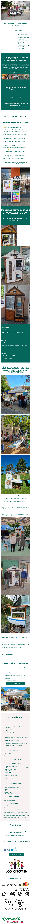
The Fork (6, 807)
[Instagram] (8, 850)
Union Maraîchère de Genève (12, 787)
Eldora (6, 789)
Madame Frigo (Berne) (9, 800)
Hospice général (8, 753)
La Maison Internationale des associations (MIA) (16, 767)
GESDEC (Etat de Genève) (12, 740)
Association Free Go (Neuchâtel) (11, 799)
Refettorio (7, 786)
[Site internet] (16, 848)
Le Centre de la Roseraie (11, 769)
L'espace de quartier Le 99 (11, 766)
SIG (5, 755)
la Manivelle (23, 817)
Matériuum (14, 815)
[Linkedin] (12, 850)
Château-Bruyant (9, 770)
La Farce (7, 790)
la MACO (7, 814)
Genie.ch (17, 637)
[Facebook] (5, 850)
